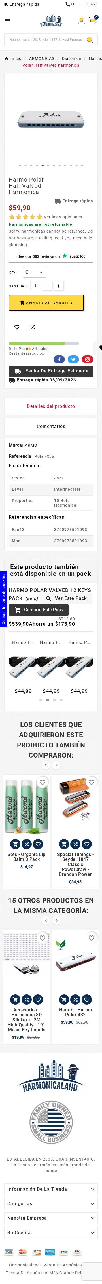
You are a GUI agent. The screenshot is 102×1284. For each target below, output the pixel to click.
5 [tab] (42, 165)
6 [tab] (48, 165)
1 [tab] (20, 165)
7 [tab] (54, 165)
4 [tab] (37, 165)
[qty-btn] (58, 285)
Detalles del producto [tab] (51, 406)
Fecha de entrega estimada (51, 371)
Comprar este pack (38, 610)
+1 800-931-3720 (81, 4)
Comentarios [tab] (51, 426)
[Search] (90, 40)
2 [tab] (25, 165)
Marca (15, 445)
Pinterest (87, 359)
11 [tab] (76, 165)
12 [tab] (82, 165)
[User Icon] (81, 21)
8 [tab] (59, 165)
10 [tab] (71, 165)
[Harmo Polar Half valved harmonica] (23, 667)
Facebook (59, 359)
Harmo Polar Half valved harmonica (23, 642)
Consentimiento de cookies (3, 599)
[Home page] (51, 1076)
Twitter (73, 359)
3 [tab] (31, 165)
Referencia (20, 456)
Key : (13, 273)
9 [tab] (65, 165)
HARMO (29, 445)
